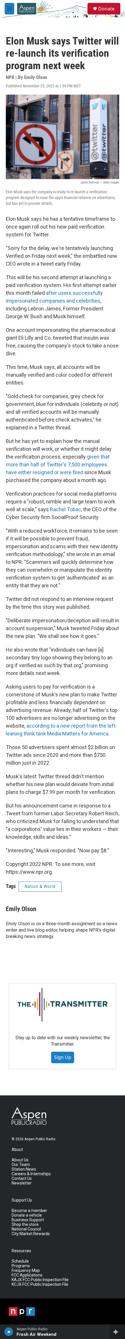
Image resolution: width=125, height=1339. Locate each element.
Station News (24, 1169)
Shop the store (25, 1224)
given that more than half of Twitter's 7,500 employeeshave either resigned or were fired (58, 464)
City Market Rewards (31, 1234)
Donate (106, 8)
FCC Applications (27, 1275)
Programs (21, 1266)
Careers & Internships (31, 1174)
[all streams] (117, 1332)
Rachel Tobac (65, 509)
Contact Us (22, 1178)
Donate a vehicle (27, 1215)
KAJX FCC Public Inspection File (40, 1280)
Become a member (29, 1211)
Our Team (21, 1165)
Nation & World (40, 886)
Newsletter (22, 1183)
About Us (20, 1160)
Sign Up (62, 1057)
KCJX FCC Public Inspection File (40, 1284)
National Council (26, 1229)
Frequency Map (26, 1270)
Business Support (28, 1220)
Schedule (20, 1261)
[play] (8, 1332)
